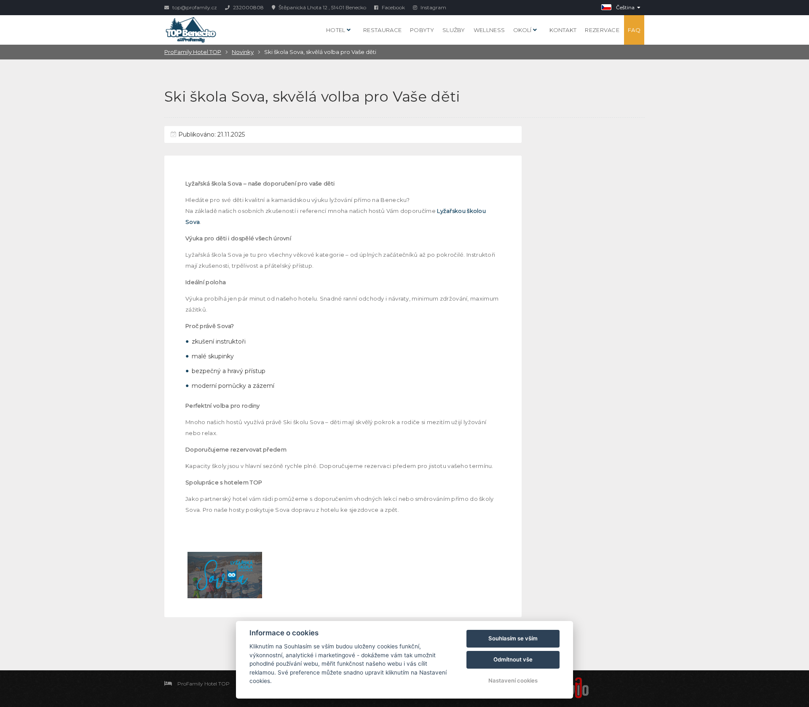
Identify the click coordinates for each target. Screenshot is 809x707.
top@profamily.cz (194, 7)
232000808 (248, 7)
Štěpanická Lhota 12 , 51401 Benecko (321, 7)
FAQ (634, 30)
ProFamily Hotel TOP (192, 51)
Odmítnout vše (513, 659)
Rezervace (602, 30)
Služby (453, 30)
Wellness (489, 30)
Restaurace (382, 30)
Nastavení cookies (513, 680)
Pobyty (422, 30)
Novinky (243, 51)
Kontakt (562, 30)
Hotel (336, 30)
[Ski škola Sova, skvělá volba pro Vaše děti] (225, 575)
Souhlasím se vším (513, 638)
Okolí (523, 30)
